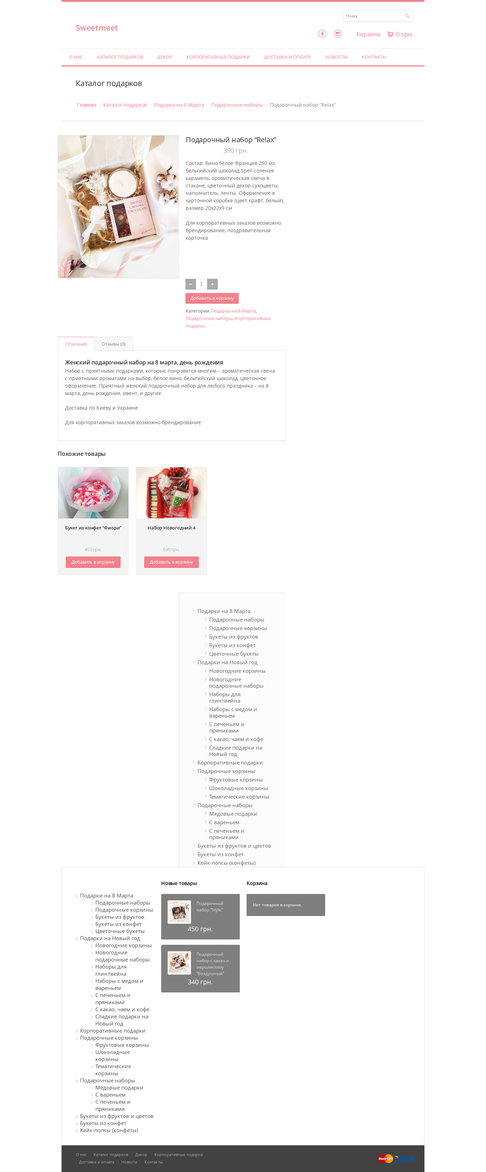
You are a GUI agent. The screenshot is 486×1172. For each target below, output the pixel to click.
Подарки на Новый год (227, 662)
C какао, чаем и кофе (236, 738)
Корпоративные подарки (218, 57)
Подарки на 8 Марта (179, 104)
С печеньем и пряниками (226, 727)
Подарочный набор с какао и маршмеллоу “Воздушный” (212, 963)
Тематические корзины (239, 796)
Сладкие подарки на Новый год (235, 750)
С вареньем (224, 822)
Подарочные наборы (237, 104)
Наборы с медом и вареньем (233, 712)
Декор (164, 57)
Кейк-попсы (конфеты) (226, 862)
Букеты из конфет (232, 645)
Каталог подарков (120, 57)
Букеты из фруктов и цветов (234, 845)
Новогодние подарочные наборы (236, 682)
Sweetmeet (97, 27)
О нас (76, 57)
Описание (76, 344)
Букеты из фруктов (233, 636)
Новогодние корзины (237, 670)
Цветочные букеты (234, 653)
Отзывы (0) (114, 344)
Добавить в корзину (212, 298)
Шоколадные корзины (238, 788)
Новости (336, 57)
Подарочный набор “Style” (209, 906)
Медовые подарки (233, 813)
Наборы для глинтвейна (225, 697)
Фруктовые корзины (236, 779)
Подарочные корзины (238, 628)
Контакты (374, 57)
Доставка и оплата (287, 57)
